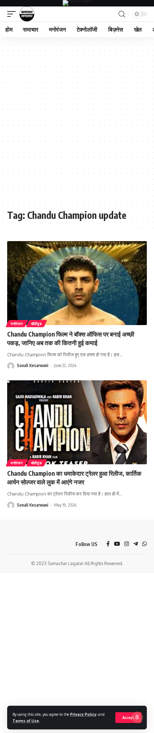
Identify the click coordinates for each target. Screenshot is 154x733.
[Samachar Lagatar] (26, 14)
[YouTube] (117, 544)
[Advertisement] (77, 127)
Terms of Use (26, 720)
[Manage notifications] (137, 717)
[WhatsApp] (144, 544)
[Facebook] (108, 544)
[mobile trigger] (13, 14)
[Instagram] (126, 544)
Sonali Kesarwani (32, 365)
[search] (122, 14)
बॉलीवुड (36, 323)
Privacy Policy (83, 714)
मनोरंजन (17, 323)
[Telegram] (135, 544)
